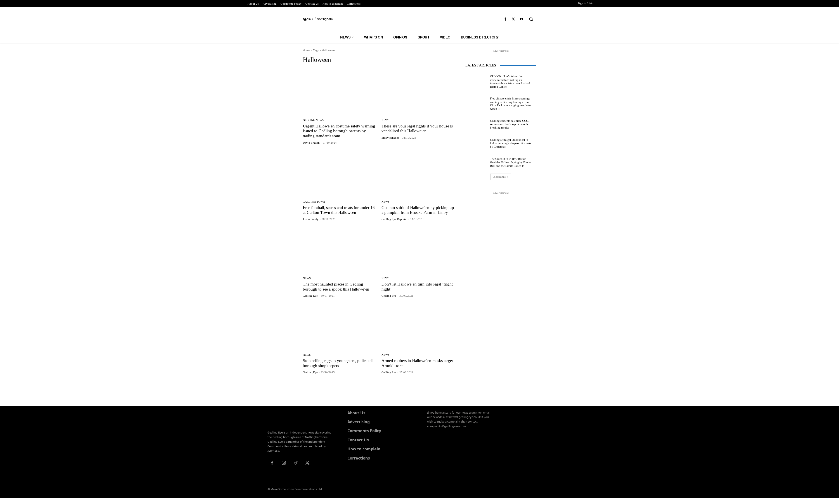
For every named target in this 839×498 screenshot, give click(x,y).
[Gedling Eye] (419, 21)
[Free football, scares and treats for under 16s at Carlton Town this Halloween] (339, 174)
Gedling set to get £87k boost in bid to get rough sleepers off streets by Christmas (510, 143)
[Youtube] (522, 19)
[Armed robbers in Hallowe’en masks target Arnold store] (418, 327)
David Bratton (311, 142)
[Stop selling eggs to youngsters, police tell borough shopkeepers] (339, 327)
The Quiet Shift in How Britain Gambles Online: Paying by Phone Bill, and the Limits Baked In (510, 162)
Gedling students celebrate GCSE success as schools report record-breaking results (509, 124)
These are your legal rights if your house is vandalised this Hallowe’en (417, 128)
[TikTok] (295, 463)
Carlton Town (314, 201)
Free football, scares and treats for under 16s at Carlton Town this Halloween (339, 210)
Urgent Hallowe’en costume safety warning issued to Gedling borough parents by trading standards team (339, 131)
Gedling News (313, 120)
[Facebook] (505, 19)
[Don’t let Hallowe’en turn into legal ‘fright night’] (418, 250)
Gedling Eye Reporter (394, 219)
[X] (514, 19)
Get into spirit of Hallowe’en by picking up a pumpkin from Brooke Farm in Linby (417, 210)
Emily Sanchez (390, 137)
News (385, 120)
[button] (531, 19)
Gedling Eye (310, 295)
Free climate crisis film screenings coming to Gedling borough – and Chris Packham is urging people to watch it (510, 103)
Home (306, 50)
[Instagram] (283, 463)
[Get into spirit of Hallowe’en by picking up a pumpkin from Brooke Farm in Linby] (418, 174)
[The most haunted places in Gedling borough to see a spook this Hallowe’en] (339, 250)
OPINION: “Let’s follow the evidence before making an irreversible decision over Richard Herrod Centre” (510, 81)
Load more (499, 177)
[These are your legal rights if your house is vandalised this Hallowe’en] (418, 92)
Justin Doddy (311, 219)
